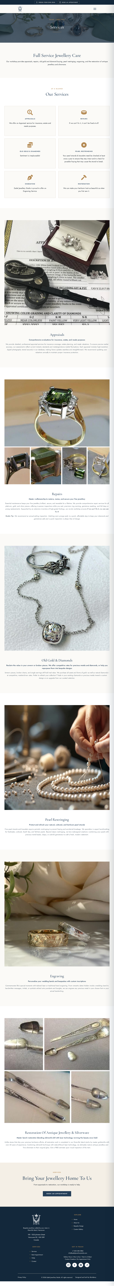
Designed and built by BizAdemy (85, 1277)
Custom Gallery (78, 1229)
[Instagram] (68, 1265)
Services (34, 1251)
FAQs (33, 1258)
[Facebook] (74, 1265)
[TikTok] (87, 1265)
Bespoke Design (78, 1226)
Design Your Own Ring (47, 2)
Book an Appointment (70, 2)
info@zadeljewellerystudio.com (77, 1253)
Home (51, 20)
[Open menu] (94, 9)
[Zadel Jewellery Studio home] (20, 9)
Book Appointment (37, 1255)
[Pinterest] (80, 1265)
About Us (76, 1223)
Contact (34, 1261)
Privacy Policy (22, 1277)
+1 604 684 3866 (77, 1251)
